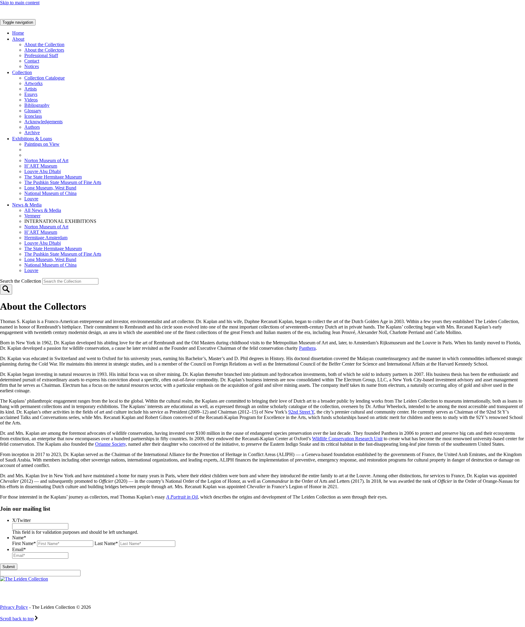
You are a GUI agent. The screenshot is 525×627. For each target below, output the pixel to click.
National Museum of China (50, 193)
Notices (31, 66)
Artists (30, 88)
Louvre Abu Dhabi (42, 171)
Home (18, 33)
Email (19, 549)
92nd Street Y (301, 411)
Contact (31, 60)
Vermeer (32, 215)
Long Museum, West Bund (50, 187)
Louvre (31, 198)
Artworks (33, 83)
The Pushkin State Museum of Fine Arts (62, 182)
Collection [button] (22, 72)
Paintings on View (42, 144)
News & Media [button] (27, 204)
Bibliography (37, 105)
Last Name (106, 543)
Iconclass (33, 116)
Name (19, 537)
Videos (31, 99)
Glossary (32, 110)
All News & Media (42, 210)
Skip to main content (19, 2)
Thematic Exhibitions (53, 149)
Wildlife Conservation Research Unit (347, 438)
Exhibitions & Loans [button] (32, 138)
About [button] (18, 39)
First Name (24, 543)
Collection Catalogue (44, 77)
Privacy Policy (14, 607)
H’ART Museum (40, 166)
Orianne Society (110, 444)
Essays (30, 94)
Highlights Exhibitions (55, 155)
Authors (32, 127)
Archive (32, 132)
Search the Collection (21, 281)
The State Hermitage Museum (53, 176)
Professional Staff (41, 55)
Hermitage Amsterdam (45, 237)
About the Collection (44, 44)
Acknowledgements (43, 121)
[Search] (6, 290)
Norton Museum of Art (46, 160)
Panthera (307, 348)
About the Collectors (44, 50)
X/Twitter (21, 520)
